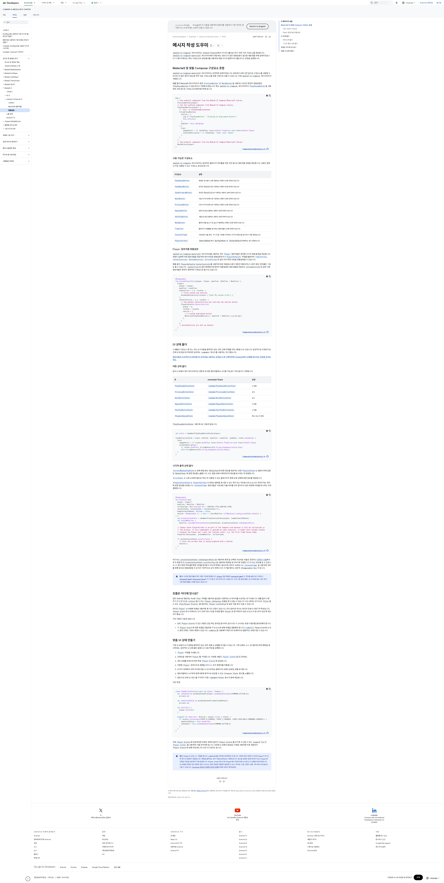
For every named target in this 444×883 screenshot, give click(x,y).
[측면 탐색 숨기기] (28, 879)
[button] (13, 58)
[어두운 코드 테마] (267, 95)
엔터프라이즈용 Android (42, 839)
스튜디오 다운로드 (313, 847)
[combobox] (381, 3)
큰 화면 (173, 836)
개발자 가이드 (312, 839)
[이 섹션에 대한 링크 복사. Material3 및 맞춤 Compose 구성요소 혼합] (226, 68)
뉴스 (35, 850)
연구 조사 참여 (380, 847)
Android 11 (243, 858)
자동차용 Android (177, 847)
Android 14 (243, 847)
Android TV (175, 850)
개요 (4, 15)
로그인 (439, 3)
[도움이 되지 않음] (269, 36)
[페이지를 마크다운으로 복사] (218, 46)
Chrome (73, 867)
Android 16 (243, 839)
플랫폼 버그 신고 (381, 836)
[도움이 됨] (266, 36)
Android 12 (243, 854)
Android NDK (312, 850)
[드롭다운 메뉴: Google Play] (85, 3)
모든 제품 (117, 867)
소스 (35, 847)
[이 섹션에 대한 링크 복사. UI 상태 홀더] (189, 344)
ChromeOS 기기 (176, 843)
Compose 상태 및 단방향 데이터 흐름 (205, 767)
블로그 (96, 3)
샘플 (24, 15)
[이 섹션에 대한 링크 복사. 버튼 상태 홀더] (188, 366)
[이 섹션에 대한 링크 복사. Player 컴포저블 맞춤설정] (200, 249)
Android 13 (243, 850)
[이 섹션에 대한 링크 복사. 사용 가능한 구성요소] (195, 158)
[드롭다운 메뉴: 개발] (67, 3)
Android (37, 836)
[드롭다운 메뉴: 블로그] (102, 3)
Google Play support (383, 843)
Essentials (28, 3)
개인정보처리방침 (108, 850)
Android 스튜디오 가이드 (316, 836)
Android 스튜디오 (426, 3)
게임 (103, 836)
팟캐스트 (37, 858)
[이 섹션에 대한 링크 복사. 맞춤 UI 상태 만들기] (197, 640)
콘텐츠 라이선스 (202, 791)
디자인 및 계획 (47, 3)
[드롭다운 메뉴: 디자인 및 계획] (55, 3)
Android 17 (243, 836)
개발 (62, 3)
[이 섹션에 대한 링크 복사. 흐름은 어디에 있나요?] (200, 593)
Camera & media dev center (17, 9)
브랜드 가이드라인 (63, 877)
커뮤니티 (36, 15)
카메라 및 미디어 (107, 847)
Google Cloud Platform (100, 867)
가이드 (14, 15)
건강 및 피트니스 (107, 843)
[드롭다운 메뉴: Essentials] (36, 3)
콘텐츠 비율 (262, 560)
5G (103, 854)
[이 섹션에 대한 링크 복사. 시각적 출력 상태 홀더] (195, 466)
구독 (418, 877)
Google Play (77, 3)
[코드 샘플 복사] (269, 95)
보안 (35, 843)
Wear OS (174, 839)
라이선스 (51, 877)
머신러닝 (105, 839)
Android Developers (179, 37)
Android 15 (243, 843)
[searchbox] (15, 22)
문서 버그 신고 (380, 839)
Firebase (84, 867)
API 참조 (310, 843)
